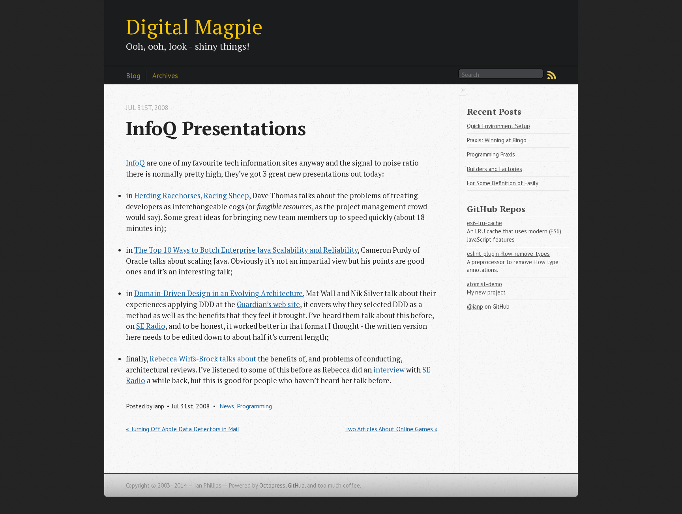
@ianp (475, 306)
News (226, 406)
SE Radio (150, 326)
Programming (254, 406)
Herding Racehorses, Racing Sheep (191, 195)
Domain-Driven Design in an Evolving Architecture (218, 293)
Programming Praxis (491, 154)
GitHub (296, 485)
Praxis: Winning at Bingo (496, 140)
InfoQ (135, 163)
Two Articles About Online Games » (391, 429)
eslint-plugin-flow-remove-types (508, 253)
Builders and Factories (494, 169)
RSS (551, 75)
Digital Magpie (194, 26)
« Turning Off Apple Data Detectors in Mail (182, 429)
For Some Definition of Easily (502, 183)
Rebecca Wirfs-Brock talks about (203, 358)
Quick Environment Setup (498, 126)
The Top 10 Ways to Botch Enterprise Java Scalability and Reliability (246, 250)
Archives (165, 75)
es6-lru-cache (484, 223)
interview (389, 369)
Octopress (272, 485)
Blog (133, 75)
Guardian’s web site (268, 304)
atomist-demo (484, 284)
